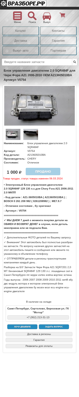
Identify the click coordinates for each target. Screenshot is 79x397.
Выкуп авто (20, 50)
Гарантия (58, 40)
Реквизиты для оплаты (39, 345)
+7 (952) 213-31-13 (38, 317)
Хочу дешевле (22, 327)
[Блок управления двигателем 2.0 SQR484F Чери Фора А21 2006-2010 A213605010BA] (39, 105)
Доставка (20, 40)
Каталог (20, 30)
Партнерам (58, 50)
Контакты (58, 30)
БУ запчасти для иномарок (29, 5)
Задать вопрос (54, 327)
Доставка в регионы (39, 334)
